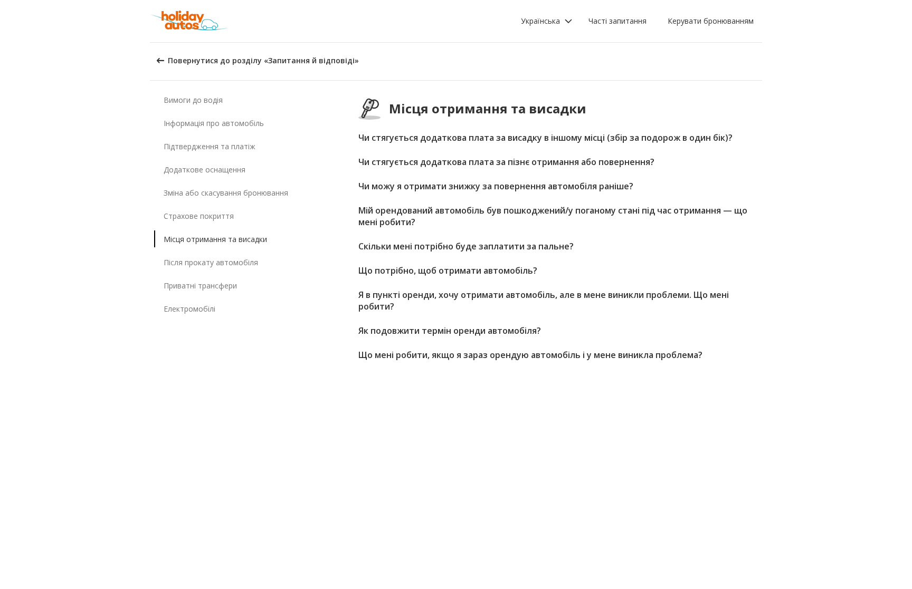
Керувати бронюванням (711, 21)
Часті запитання (617, 21)
